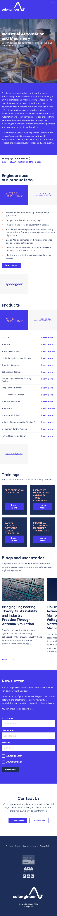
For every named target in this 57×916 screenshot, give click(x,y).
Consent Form (14, 755)
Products (9, 846)
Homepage (7, 158)
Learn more (11, 265)
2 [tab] (4, 659)
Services (18, 846)
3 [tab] (6, 659)
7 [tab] (13, 659)
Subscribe (10, 769)
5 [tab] (9, 659)
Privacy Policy (14, 761)
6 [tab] (11, 659)
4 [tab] (7, 659)
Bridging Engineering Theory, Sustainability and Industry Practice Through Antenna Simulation (19, 615)
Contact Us (18, 820)
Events (26, 846)
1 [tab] (2, 659)
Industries (22, 158)
